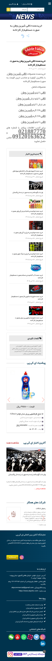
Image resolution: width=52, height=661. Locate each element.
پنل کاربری (12, 4)
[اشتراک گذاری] (28, 36)
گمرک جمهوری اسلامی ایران (34, 608)
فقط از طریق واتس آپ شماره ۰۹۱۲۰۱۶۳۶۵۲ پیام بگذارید (27, 583)
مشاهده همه (12, 442)
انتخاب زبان (26, 4)
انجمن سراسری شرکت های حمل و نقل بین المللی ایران (26, 611)
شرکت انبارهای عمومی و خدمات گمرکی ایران (29, 621)
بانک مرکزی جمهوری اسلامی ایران (32, 618)
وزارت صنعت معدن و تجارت (34, 604)
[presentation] (8, 400)
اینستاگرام (12, 557)
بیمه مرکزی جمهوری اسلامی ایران (32, 614)
